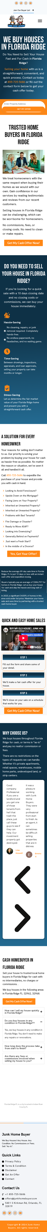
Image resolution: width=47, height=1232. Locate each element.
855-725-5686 (16, 82)
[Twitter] (21, 3)
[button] (22, 880)
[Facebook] (16, 3)
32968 (35, 993)
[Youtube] (30, 3)
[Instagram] (26, 3)
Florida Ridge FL (10, 1104)
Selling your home (16, 69)
